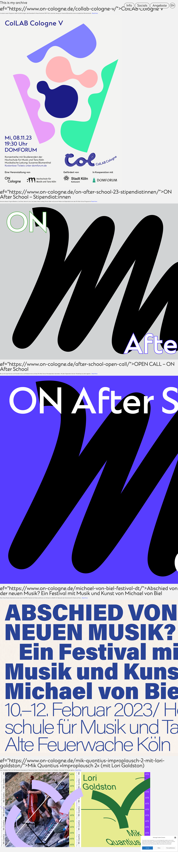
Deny (159, 848)
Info (129, 6)
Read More (95, 13)
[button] (175, 837)
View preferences (170, 848)
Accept (147, 848)
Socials (142, 6)
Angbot (160, 6)
